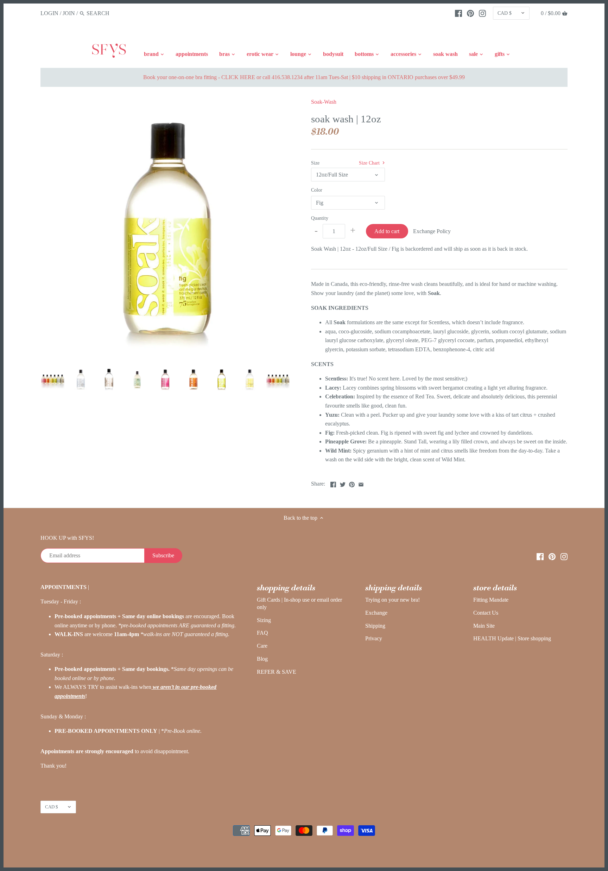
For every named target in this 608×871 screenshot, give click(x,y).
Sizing (264, 620)
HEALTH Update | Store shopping (512, 638)
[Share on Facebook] (333, 483)
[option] (52, 379)
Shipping (375, 626)
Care (262, 646)
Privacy (373, 638)
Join (69, 13)
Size (315, 163)
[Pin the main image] (352, 483)
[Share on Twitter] (343, 483)
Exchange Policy (432, 231)
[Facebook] (458, 13)
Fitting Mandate (490, 600)
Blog (262, 659)
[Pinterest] (470, 13)
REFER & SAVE (276, 672)
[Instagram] (482, 13)
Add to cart (386, 231)
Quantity (319, 218)
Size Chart (370, 163)
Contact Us (485, 613)
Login (49, 13)
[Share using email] (361, 483)
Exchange (376, 613)
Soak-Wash (323, 102)
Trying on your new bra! (392, 600)
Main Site (484, 626)
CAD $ (505, 13)
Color (316, 190)
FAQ (262, 633)
